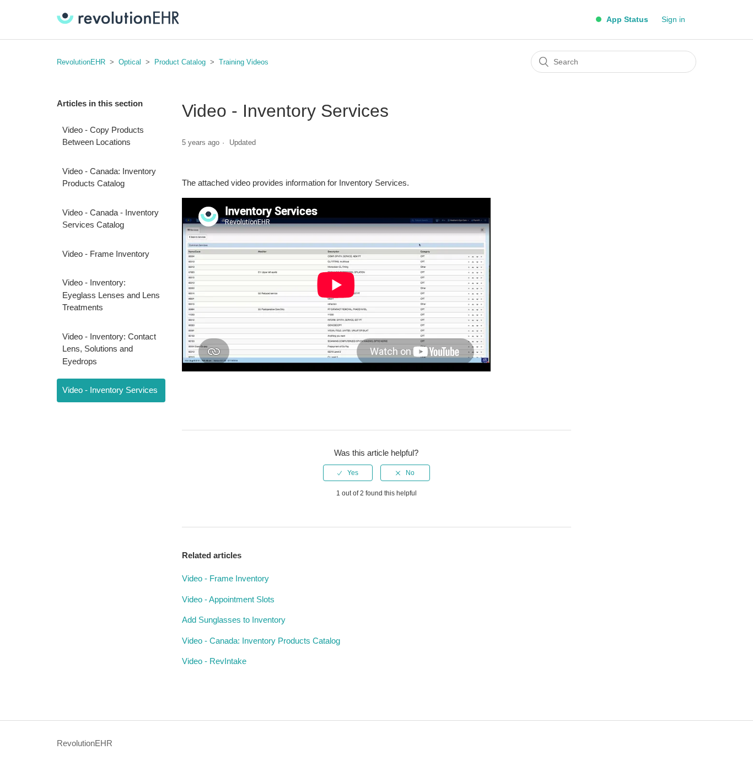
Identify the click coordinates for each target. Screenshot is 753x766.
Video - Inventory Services (110, 390)
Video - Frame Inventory (105, 253)
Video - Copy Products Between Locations (103, 136)
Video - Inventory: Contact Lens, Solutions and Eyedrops (109, 349)
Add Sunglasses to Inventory (234, 619)
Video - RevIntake (214, 661)
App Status (626, 19)
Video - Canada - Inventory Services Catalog (110, 219)
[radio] (348, 473)
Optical (130, 62)
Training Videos (243, 62)
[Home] (118, 21)
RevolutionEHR (81, 62)
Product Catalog (180, 62)
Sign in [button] (673, 19)
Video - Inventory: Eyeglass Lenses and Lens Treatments (111, 295)
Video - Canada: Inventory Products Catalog (109, 177)
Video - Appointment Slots (228, 599)
